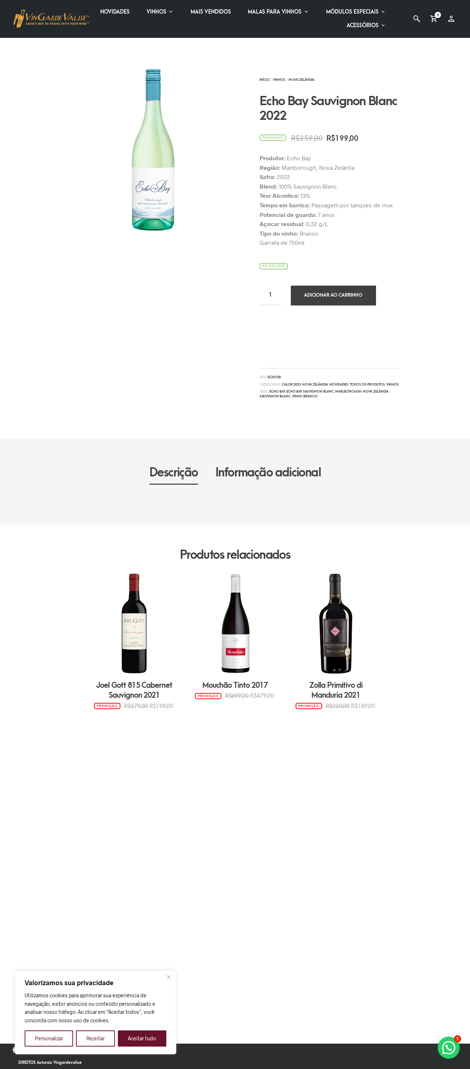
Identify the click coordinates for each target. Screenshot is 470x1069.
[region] (95, 1012)
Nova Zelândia (301, 80)
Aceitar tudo (142, 1038)
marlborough (348, 391)
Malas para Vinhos (274, 12)
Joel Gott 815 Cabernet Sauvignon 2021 (134, 690)
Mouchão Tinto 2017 (235, 685)
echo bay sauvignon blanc (310, 391)
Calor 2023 (291, 384)
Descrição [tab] (173, 472)
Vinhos (156, 12)
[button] (449, 1048)
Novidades (115, 12)
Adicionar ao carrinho (333, 295)
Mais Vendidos (211, 12)
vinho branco (305, 396)
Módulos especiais (352, 12)
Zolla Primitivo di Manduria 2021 (335, 690)
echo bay (277, 391)
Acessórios (363, 25)
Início (265, 80)
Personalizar (49, 1038)
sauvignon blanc (275, 396)
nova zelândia (375, 391)
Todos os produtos (367, 384)
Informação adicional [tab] (268, 472)
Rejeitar (95, 1038)
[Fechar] (168, 976)
